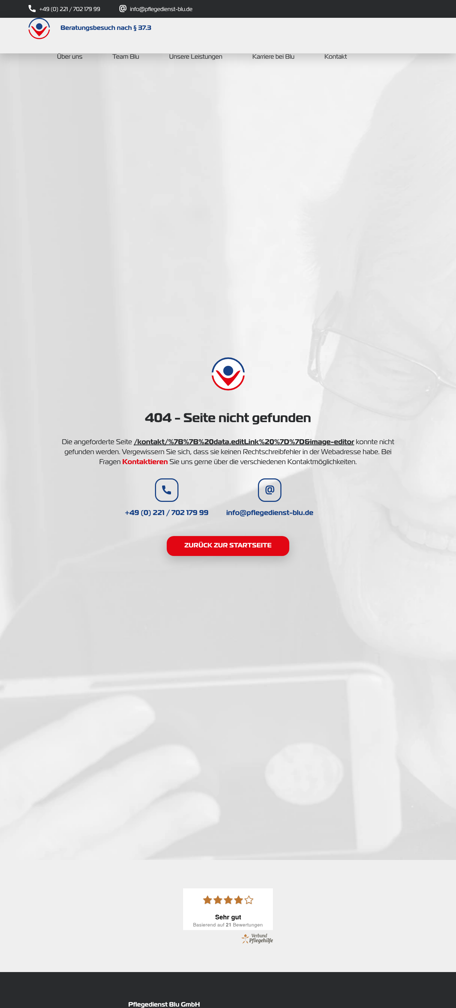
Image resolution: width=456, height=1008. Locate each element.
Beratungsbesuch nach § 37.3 (106, 28)
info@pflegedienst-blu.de (161, 9)
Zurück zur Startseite (228, 546)
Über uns (69, 57)
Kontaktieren (145, 463)
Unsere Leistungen (195, 57)
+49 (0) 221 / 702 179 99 (69, 9)
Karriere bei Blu (273, 57)
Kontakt (336, 57)
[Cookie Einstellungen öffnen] (15, 999)
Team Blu (125, 57)
